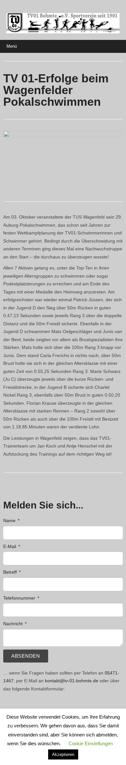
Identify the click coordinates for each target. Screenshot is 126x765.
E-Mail (10, 546)
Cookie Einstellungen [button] (90, 743)
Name (10, 520)
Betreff (10, 572)
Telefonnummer (20, 598)
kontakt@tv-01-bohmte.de (71, 680)
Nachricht (13, 623)
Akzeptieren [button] (63, 754)
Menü (11, 46)
